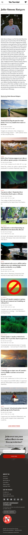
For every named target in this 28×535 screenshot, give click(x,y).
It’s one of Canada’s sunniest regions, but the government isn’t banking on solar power (13, 301)
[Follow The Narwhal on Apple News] (18, 499)
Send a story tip (7, 494)
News (2, 156)
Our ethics (5, 482)
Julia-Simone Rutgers (7, 126)
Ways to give (6, 484)
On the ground (6, 119)
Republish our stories (8, 496)
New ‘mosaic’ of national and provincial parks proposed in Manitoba (14, 409)
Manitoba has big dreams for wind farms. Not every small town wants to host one (13, 122)
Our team (5, 478)
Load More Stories (14, 426)
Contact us (6, 492)
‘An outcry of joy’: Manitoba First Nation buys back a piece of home (12, 193)
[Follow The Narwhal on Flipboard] (8, 499)
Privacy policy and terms (8, 530)
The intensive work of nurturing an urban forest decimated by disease (12, 228)
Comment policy (18, 530)
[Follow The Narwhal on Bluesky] (4, 499)
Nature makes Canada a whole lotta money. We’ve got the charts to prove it (14, 337)
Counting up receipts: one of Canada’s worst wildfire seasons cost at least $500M (13, 372)
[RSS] (21, 499)
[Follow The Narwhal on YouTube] (11, 499)
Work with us (6, 480)
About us (5, 476)
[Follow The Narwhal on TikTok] (15, 499)
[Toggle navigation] (2, 2)
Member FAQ (6, 486)
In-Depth (4, 226)
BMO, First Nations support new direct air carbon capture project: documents (14, 159)
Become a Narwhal (9, 512)
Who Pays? (4, 335)
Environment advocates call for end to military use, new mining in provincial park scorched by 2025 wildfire (13, 265)
